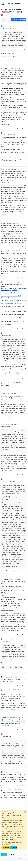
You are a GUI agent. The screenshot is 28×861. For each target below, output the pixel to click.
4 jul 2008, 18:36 (11, 134)
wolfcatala (5, 26)
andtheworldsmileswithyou (9, 133)
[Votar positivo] (17, 64)
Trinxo (4, 250)
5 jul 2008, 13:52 (17, 332)
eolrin (4, 639)
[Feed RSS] (21, 15)
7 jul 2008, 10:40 (17, 479)
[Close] (25, 812)
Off (2, 15)
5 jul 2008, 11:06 (17, 282)
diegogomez (6, 717)
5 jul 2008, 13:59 (16, 382)
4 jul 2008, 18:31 (17, 68)
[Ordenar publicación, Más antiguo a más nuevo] (3, 20)
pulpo (4, 689)
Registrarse (6, 847)
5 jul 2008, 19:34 (15, 424)
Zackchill (5, 68)
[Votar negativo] (22, 64)
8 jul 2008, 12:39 (19, 734)
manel (4, 223)
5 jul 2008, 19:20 (15, 393)
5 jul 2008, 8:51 (15, 223)
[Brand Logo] (4, 4)
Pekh (4, 772)
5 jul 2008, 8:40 (15, 169)
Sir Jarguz (5, 579)
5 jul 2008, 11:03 (16, 250)
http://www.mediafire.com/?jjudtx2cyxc (12, 303)
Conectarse (14, 847)
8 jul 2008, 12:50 (17, 789)
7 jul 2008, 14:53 (17, 677)
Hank (4, 169)
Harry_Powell (6, 734)
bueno (12, 191)
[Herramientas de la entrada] (25, 64)
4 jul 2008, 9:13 (18, 26)
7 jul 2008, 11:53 (15, 639)
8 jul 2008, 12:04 (19, 717)
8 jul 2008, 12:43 (15, 772)
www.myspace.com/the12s (9, 57)
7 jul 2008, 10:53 (18, 579)
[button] (2, 858)
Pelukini (5, 332)
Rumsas (5, 677)
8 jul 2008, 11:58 (15, 689)
